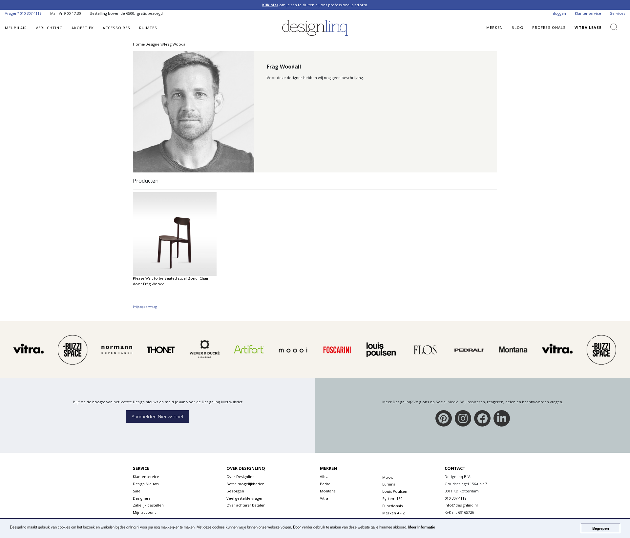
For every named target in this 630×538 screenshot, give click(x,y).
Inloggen (558, 13)
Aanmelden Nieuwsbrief (157, 416)
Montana (328, 490)
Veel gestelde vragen (244, 498)
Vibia (324, 476)
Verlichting (49, 27)
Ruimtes (148, 27)
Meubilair (16, 27)
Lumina (388, 484)
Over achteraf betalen (245, 505)
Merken (494, 27)
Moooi (388, 477)
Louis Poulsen (394, 491)
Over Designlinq (240, 476)
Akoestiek (83, 27)
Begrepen (600, 528)
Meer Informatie (421, 526)
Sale (136, 490)
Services (617, 13)
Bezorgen (235, 490)
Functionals (392, 505)
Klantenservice (588, 13)
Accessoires (116, 27)
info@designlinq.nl (461, 505)
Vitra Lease (588, 27)
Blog (517, 27)
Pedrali (326, 483)
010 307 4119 (30, 13)
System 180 (392, 498)
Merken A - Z (393, 512)
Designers (141, 498)
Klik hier (270, 4)
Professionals (549, 27)
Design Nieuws (145, 483)
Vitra (324, 498)
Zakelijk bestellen (148, 505)
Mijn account (144, 512)
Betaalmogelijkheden (245, 483)
